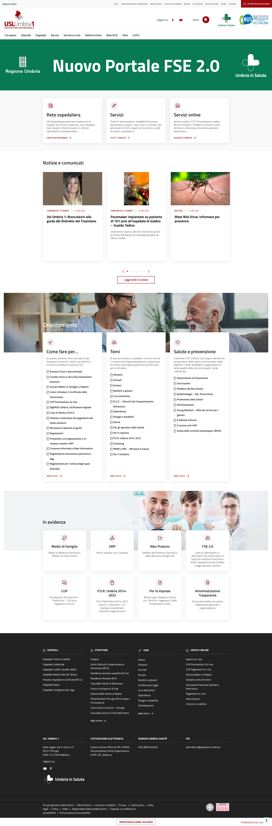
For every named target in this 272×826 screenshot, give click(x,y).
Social (223, 3)
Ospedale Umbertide (53, 664)
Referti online (93, 35)
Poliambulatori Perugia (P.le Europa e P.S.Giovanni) (110, 700)
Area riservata (212, 3)
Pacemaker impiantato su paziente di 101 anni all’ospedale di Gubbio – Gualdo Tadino (136, 221)
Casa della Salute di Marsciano (107, 683)
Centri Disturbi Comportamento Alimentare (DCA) (107, 666)
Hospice (95, 659)
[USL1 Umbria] (19, 19)
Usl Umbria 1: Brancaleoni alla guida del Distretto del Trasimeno (71, 219)
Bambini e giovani (147, 680)
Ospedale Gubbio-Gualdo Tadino (60, 669)
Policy (55, 809)
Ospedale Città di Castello (56, 659)
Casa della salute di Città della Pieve (110, 713)
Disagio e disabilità (148, 700)
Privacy (123, 805)
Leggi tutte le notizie (136, 280)
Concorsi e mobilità (172, 3)
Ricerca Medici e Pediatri (199, 674)
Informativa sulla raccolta (136, 821)
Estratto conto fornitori (198, 680)
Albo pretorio (156, 3)
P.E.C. (116, 3)
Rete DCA (112, 35)
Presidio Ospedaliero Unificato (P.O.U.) (63, 680)
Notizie (187, 3)
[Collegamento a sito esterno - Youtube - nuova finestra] (181, 20)
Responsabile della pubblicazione (89, 809)
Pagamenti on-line (196, 694)
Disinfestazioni (146, 705)
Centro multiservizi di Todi (104, 689)
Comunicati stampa (58, 210)
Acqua (141, 660)
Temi (125, 35)
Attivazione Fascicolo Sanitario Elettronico (202, 687)
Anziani (142, 675)
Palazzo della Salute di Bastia (106, 694)
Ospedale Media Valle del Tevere (60, 674)
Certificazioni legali (148, 685)
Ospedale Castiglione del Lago (58, 690)
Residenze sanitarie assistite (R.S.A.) (110, 673)
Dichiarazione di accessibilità (75, 813)
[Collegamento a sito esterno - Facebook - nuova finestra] (173, 20)
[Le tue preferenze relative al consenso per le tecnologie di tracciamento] (266, 820)
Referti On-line (194, 659)
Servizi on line (72, 35)
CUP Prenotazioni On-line (199, 664)
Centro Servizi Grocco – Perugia (108, 708)
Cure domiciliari (146, 690)
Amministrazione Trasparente (134, 3)
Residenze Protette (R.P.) (104, 678)
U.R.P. (136, 35)
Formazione (198, 3)
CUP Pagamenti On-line (198, 669)
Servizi (55, 35)
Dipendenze (144, 695)
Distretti (26, 35)
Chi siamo (10, 35)
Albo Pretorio (193, 699)
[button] (127, 271)
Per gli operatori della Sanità (58, 805)
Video (65, 809)
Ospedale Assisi (51, 685)
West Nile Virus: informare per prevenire (197, 219)
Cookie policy (137, 805)
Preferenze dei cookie (254, 822)
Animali (142, 670)
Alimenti (142, 665)
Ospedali (41, 35)
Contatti (232, 3)
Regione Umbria (9, 4)
